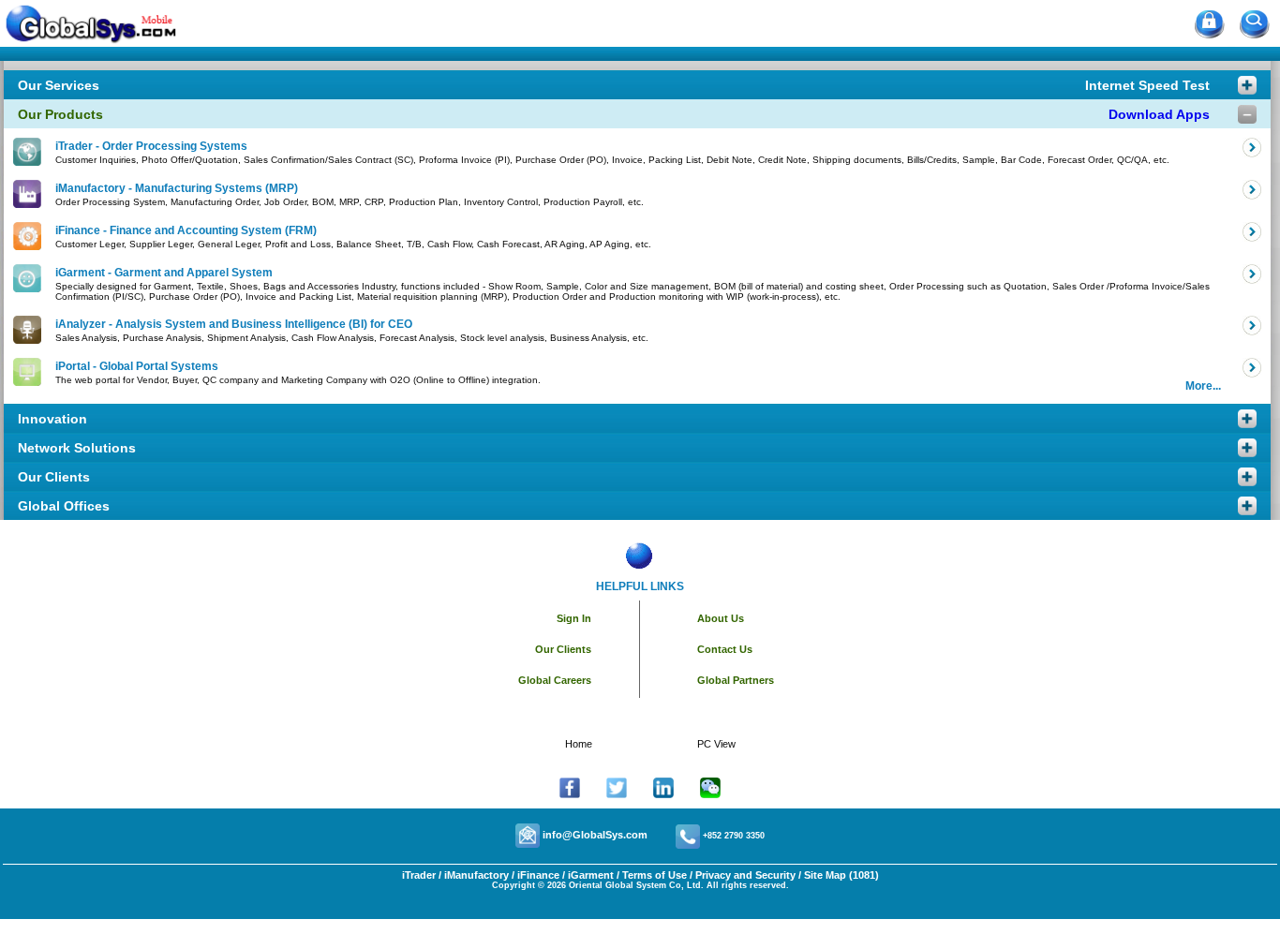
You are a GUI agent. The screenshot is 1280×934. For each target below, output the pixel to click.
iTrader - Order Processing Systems (151, 146)
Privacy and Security (745, 875)
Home (578, 743)
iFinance (536, 875)
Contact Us (724, 649)
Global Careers (554, 680)
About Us (720, 618)
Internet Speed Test (1147, 85)
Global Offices (64, 505)
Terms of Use (654, 875)
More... (1203, 386)
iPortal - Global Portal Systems (136, 366)
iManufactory (476, 875)
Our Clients (54, 476)
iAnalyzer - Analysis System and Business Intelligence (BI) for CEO (233, 324)
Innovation (52, 418)
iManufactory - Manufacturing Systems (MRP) (176, 188)
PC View (716, 743)
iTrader (419, 875)
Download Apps (1159, 114)
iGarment (589, 875)
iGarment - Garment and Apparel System (164, 272)
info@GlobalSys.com (595, 834)
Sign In (574, 618)
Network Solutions (77, 447)
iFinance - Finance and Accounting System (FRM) (186, 230)
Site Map (825, 875)
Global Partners (735, 680)
